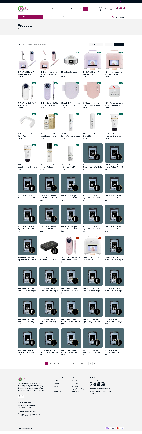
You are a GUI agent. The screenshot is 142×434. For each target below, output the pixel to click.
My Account (57, 389)
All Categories (26, 16)
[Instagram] (22, 396)
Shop (52, 16)
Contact (65, 16)
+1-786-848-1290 (25, 408)
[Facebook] (19, 396)
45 (95, 363)
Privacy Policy (76, 380)
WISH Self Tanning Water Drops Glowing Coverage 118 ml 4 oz (48, 136)
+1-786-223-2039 (97, 385)
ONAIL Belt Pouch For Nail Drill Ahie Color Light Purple (71, 105)
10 (82, 363)
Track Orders (57, 380)
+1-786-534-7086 (97, 383)
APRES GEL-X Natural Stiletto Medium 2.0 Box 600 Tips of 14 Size (48, 260)
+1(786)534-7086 (119, 17)
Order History (57, 391)
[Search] (85, 9)
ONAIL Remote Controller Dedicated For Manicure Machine (114, 105)
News (59, 16)
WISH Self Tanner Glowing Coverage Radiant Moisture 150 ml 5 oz (48, 167)
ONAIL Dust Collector (69, 72)
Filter (119, 44)
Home (47, 16)
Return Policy (75, 391)
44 (90, 363)
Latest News (75, 383)
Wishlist (56, 386)
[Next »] (99, 363)
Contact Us (75, 386)
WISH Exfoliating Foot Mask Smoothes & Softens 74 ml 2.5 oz (27, 167)
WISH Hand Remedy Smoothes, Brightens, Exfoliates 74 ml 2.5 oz (113, 136)
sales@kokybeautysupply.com (101, 388)
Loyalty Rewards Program (79, 389)
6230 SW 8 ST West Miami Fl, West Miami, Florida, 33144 (30, 415)
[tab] (19, 44)
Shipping (56, 383)
